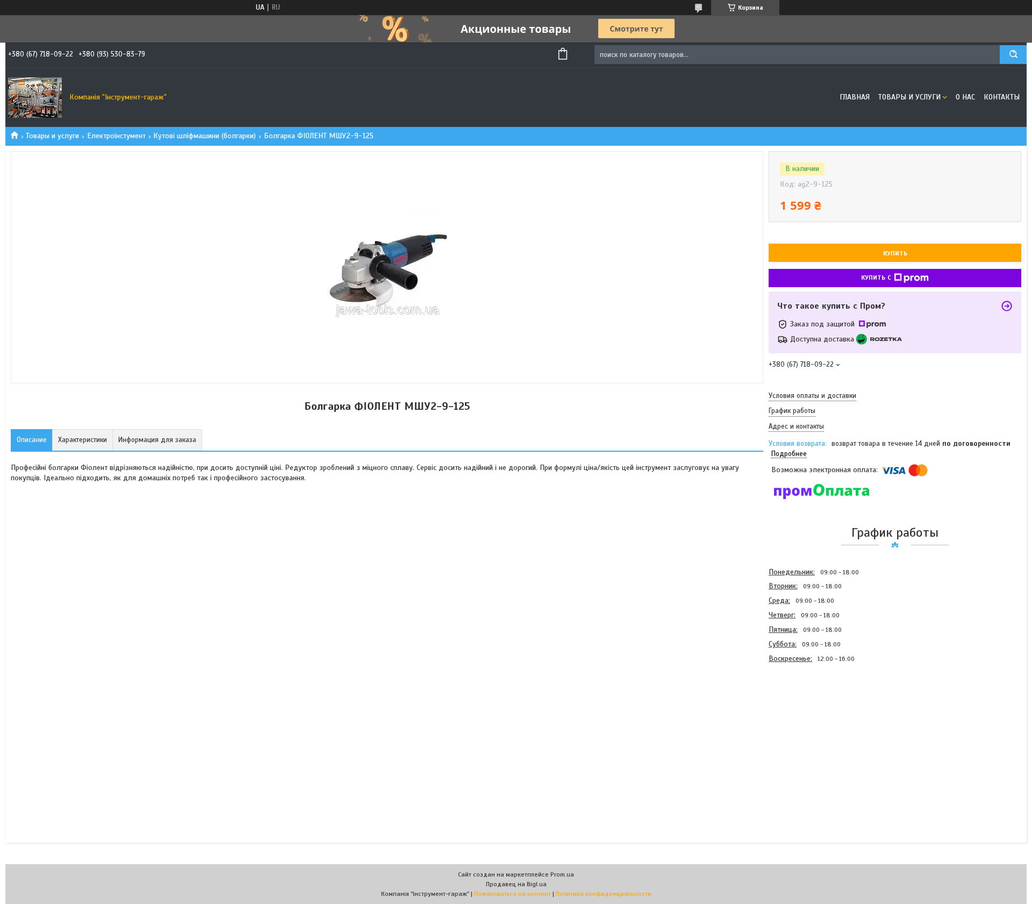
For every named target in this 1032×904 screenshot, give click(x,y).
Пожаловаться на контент (512, 894)
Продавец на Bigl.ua (516, 884)
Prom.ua (562, 874)
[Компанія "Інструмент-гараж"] (35, 97)
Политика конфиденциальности (603, 894)
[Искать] (1013, 54)
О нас (965, 97)
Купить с (876, 277)
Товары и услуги (909, 97)
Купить (895, 253)
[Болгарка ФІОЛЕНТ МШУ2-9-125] (807, 724)
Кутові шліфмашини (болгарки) (204, 135)
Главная (855, 97)
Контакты (1002, 97)
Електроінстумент (116, 135)
